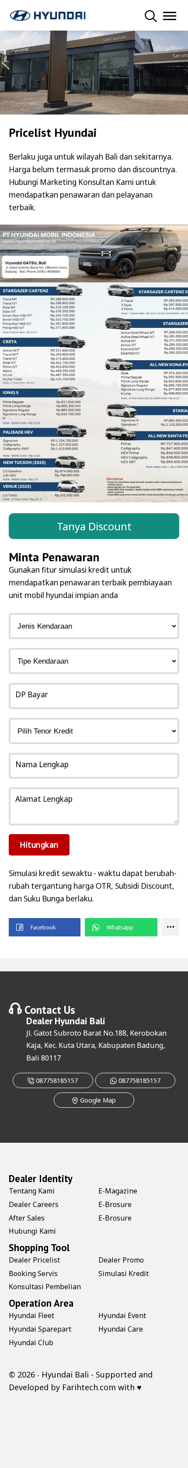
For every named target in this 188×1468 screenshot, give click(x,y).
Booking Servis (33, 1273)
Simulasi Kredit (123, 1273)
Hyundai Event (122, 1315)
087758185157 (56, 1080)
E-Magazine (117, 1191)
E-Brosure (115, 1204)
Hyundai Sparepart (40, 1329)
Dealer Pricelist (34, 1260)
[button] (44, 927)
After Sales (27, 1218)
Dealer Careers (34, 1204)
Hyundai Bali (80, 1021)
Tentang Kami (32, 1191)
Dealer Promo (121, 1260)
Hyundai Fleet (31, 1315)
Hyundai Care (120, 1329)
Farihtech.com (89, 1387)
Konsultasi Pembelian (45, 1286)
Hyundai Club (31, 1342)
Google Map (97, 1100)
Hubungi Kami (32, 1231)
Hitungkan (39, 845)
